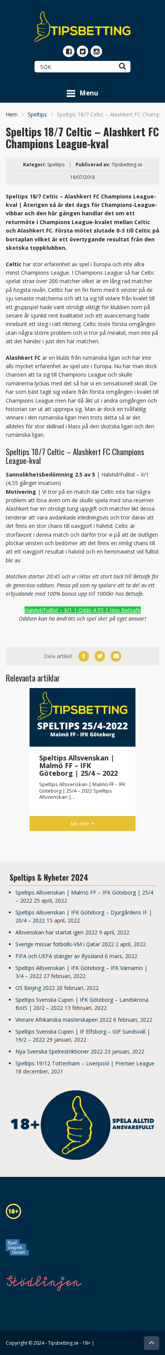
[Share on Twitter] (99, 656)
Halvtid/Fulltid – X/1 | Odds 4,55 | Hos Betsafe (83, 610)
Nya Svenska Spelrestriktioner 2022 (59, 1051)
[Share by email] (116, 656)
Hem (12, 114)
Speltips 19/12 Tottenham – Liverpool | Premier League (85, 1063)
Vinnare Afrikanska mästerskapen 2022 (63, 1019)
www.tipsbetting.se (116, 1343)
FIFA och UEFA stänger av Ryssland (59, 956)
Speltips (37, 114)
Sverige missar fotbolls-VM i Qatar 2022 (64, 944)
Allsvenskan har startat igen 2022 (56, 932)
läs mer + (82, 823)
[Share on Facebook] (83, 656)
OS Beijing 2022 (35, 987)
